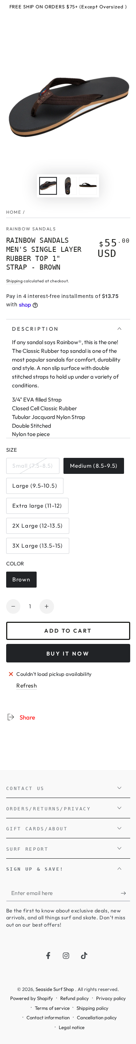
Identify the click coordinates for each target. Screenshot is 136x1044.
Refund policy (74, 998)
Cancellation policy (97, 1017)
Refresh (26, 685)
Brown (24, 582)
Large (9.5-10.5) (34, 488)
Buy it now (68, 653)
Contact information (48, 1017)
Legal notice (72, 1027)
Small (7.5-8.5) (32, 468)
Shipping (14, 280)
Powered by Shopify (31, 998)
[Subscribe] (125, 893)
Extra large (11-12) (37, 508)
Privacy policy (111, 998)
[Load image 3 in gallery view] (87, 186)
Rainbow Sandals (31, 228)
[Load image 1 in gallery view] (48, 186)
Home (13, 212)
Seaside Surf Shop (55, 989)
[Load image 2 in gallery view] (68, 186)
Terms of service (52, 1008)
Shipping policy (92, 1008)
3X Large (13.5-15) (37, 548)
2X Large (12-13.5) (37, 528)
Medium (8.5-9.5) (94, 468)
